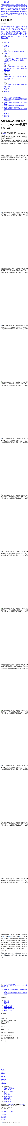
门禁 (4, 938)
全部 (5, 48)
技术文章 (6, 1003)
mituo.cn (22, 1104)
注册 (8, 2)
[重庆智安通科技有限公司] (14, 10)
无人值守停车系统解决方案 (11, 107)
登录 (5, 2)
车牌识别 (5, 133)
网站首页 (6, 45)
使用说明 (6, 116)
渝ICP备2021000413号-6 (7, 1111)
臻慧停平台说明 (8, 1010)
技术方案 (6, 1000)
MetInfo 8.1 (10, 1104)
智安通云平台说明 (9, 1008)
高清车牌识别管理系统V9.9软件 (12, 97)
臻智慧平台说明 (8, 1007)
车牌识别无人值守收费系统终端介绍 (14, 105)
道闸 (3, 936)
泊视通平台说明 (8, 1005)
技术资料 (6, 115)
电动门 (21, 936)
